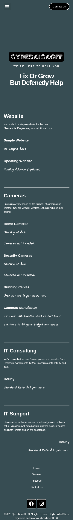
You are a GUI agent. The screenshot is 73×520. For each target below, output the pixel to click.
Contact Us (36, 487)
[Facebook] (31, 503)
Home (36, 468)
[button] (7, 6)
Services (36, 474)
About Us (36, 480)
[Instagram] (41, 503)
